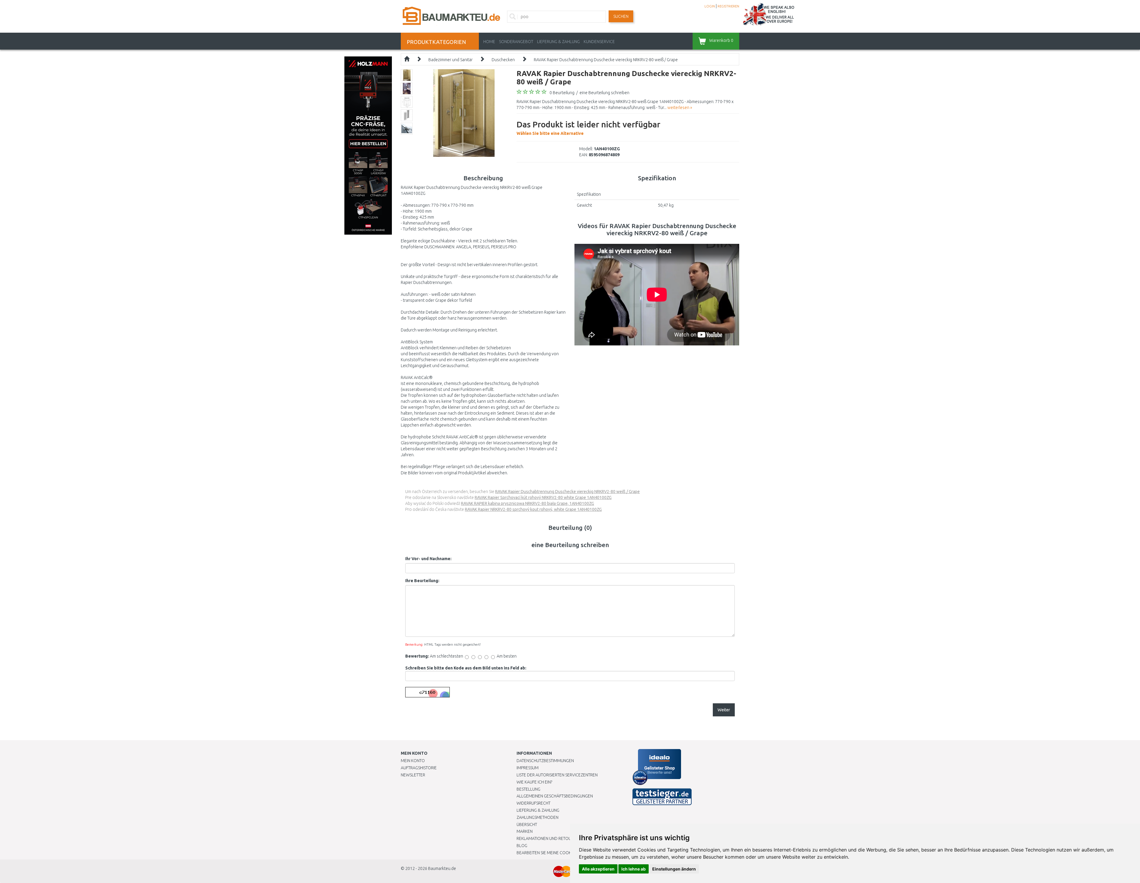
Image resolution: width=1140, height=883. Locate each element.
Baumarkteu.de (442, 868)
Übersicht (527, 824)
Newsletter (413, 775)
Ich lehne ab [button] (633, 868)
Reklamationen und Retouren (548, 838)
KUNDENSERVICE (599, 41)
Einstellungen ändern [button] (674, 868)
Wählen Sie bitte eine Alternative (588, 128)
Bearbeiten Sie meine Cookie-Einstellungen (561, 852)
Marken (525, 831)
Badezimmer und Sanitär (450, 59)
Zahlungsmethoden (537, 817)
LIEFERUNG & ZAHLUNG (558, 41)
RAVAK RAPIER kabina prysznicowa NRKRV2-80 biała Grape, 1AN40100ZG (527, 503)
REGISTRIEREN (728, 6)
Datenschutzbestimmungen (545, 760)
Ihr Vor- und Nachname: (428, 558)
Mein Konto (413, 760)
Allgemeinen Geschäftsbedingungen (555, 796)
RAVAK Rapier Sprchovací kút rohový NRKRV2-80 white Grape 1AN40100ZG (543, 497)
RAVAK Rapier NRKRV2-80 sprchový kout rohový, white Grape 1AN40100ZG (533, 509)
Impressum (528, 767)
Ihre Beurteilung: (422, 580)
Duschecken (503, 59)
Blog (522, 845)
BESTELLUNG (528, 789)
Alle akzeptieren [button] (598, 868)
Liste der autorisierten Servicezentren (557, 775)
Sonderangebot (516, 41)
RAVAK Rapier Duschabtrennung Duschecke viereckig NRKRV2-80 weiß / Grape (606, 59)
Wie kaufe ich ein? (534, 782)
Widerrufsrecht (533, 803)
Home (489, 41)
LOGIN (709, 6)
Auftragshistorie (419, 767)
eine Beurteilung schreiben (604, 92)
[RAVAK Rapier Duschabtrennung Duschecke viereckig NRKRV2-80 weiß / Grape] (464, 112)
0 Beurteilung (562, 92)
